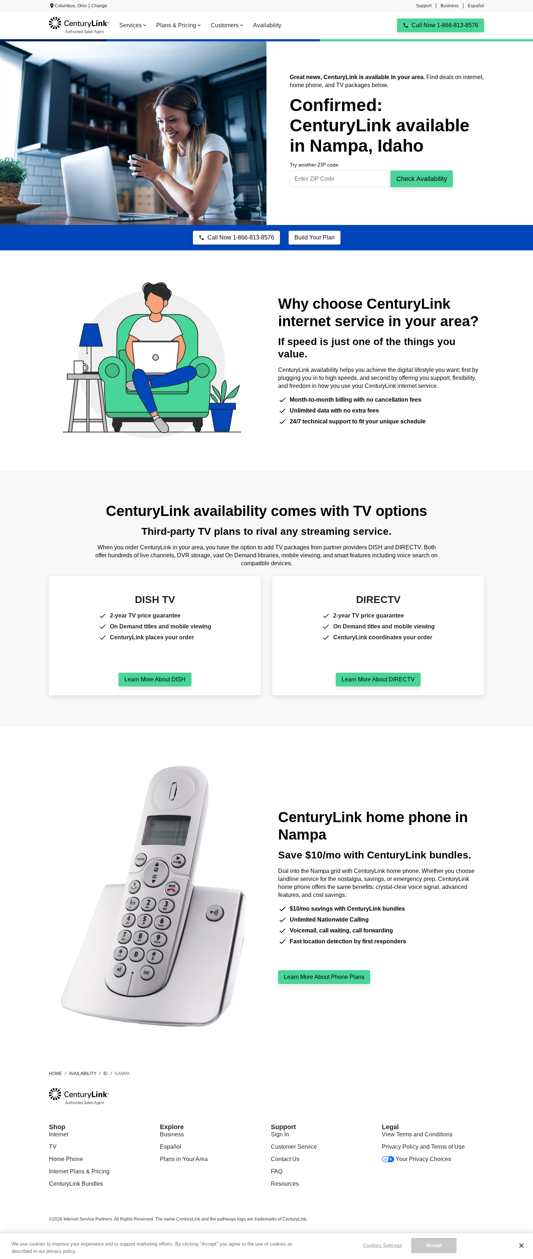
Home (55, 1073)
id (105, 1073)
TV (53, 1147)
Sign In (280, 1134)
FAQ (276, 1171)
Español (476, 5)
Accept (434, 1245)
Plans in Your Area (184, 1159)
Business (450, 5)
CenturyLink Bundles (76, 1184)
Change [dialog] (99, 5)
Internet (58, 1134)
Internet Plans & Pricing (79, 1171)
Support (423, 5)
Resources (285, 1184)
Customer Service (294, 1147)
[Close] (521, 1246)
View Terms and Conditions (417, 1134)
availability (82, 1073)
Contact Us (285, 1159)
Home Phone (66, 1159)
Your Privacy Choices (423, 1159)
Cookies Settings (382, 1245)
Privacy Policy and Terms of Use (423, 1147)
